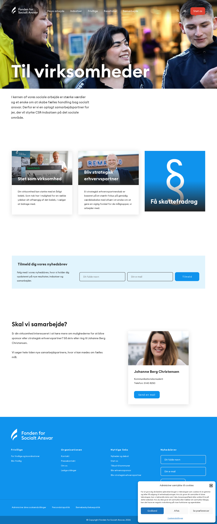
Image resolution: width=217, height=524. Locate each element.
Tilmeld (187, 276)
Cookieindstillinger (175, 518)
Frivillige (93, 11)
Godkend (152, 510)
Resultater (110, 11)
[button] (211, 485)
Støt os (114, 461)
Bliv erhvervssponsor (121, 470)
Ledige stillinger (68, 470)
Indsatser (76, 11)
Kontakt (65, 456)
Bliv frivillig (16, 461)
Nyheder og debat (120, 456)
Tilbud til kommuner (120, 465)
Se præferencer (201, 510)
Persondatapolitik (61, 507)
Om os (64, 465)
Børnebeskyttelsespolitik (88, 507)
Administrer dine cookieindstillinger (29, 507)
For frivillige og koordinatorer (25, 456)
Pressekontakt (68, 461)
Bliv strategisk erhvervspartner (126, 475)
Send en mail (146, 394)
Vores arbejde (55, 11)
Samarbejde (130, 11)
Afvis (176, 510)
